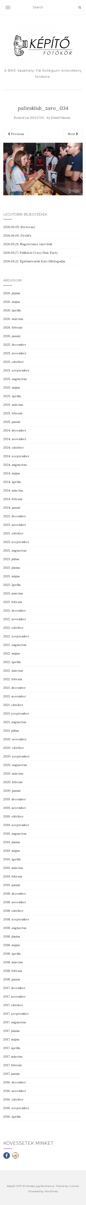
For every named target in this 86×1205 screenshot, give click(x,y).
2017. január (11, 1074)
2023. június (11, 568)
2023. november (14, 525)
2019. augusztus (14, 834)
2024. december (14, 430)
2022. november (14, 619)
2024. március (13, 490)
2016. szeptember (16, 1108)
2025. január (12, 422)
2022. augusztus (14, 645)
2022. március (13, 671)
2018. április (12, 954)
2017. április (11, 1048)
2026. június (11, 293)
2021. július (11, 731)
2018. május (11, 945)
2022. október (13, 628)
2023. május (11, 576)
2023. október (13, 533)
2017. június (11, 1031)
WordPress (51, 1191)
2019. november (14, 808)
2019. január (12, 885)
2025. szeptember (16, 370)
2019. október (13, 816)
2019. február (12, 876)
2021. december (14, 688)
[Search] (80, 7)
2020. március (13, 773)
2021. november (14, 696)
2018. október (13, 911)
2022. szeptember (16, 636)
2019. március (13, 868)
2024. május (11, 473)
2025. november (14, 353)
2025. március (13, 405)
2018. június (11, 936)
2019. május (11, 851)
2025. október (13, 362)
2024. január (12, 508)
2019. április (12, 859)
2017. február (12, 1065)
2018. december (14, 894)
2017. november (14, 996)
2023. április (12, 585)
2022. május (11, 653)
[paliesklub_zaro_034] (43, 169)
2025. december (14, 345)
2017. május (11, 1039)
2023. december (14, 516)
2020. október (13, 748)
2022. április (12, 662)
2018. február (12, 971)
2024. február (13, 499)
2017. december (14, 988)
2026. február (13, 327)
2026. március (13, 319)
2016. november (14, 1091)
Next (72, 134)
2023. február (12, 602)
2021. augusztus (14, 722)
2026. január (12, 336)
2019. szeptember (16, 825)
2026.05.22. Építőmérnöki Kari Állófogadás (34, 261)
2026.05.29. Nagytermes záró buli (27, 244)
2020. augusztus (15, 765)
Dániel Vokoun (60, 118)
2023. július (11, 559)
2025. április (12, 396)
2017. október (13, 1005)
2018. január (12, 979)
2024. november (14, 439)
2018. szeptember (16, 919)
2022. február (12, 679)
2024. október (13, 448)
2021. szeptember (16, 713)
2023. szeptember (16, 542)
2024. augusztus (15, 465)
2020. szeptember (16, 756)
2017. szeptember (16, 1014)
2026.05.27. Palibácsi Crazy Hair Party (30, 253)
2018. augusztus (14, 928)
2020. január (12, 791)
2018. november (14, 902)
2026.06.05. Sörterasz (19, 227)
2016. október (13, 1099)
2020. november (15, 739)
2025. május (11, 387)
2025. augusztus (15, 379)
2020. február (13, 782)
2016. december (14, 1082)
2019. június (11, 842)
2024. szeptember (16, 456)
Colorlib (74, 1186)
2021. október (13, 705)
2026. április (12, 310)
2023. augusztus (14, 550)
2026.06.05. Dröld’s (17, 236)
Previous (17, 134)
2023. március (13, 593)
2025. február (13, 413)
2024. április (12, 482)
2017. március (12, 1057)
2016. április (12, 1117)
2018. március (13, 962)
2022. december (14, 611)
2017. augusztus (14, 1022)
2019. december (14, 799)
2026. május (11, 302)
